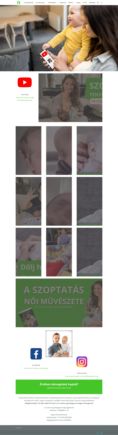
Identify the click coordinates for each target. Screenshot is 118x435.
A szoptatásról (28, 2)
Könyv (78, 2)
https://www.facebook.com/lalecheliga (36, 368)
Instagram (82, 373)
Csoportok (62, 2)
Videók (85, 2)
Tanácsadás (52, 2)
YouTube (24, 95)
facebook (36, 365)
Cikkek (70, 2)
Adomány (92, 2)
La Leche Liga (39, 2)
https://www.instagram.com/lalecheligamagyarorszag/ (81, 376)
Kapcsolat (18, 428)
